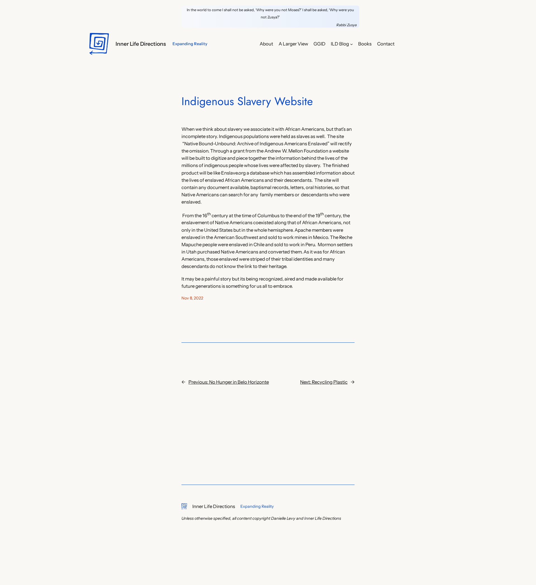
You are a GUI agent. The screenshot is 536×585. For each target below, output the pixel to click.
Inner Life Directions (141, 43)
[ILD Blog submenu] (351, 43)
